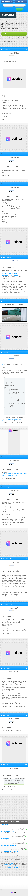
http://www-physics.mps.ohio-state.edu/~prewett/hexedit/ (10, 274)
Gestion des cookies (21, 887)
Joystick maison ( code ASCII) (8, 845)
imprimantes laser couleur (15, 865)
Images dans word (21, 817)
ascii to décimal (5, 838)
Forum (5, 21)
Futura (4, 887)
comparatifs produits (7, 864)
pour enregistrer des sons (8, 817)
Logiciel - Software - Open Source (9, 28)
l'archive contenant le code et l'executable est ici (12, 420)
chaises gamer (15, 867)
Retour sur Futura (7, 1)
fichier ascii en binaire (7, 824)
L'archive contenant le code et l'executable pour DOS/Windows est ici (14, 474)
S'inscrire (20, 1)
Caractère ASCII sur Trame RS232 (9, 851)
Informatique (4, 26)
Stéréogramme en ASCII (7, 831)
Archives (9, 887)
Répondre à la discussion (14, 34)
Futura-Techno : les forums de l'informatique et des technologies (13, 23)
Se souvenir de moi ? (11, 9)
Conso (13, 887)
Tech (12, 863)
